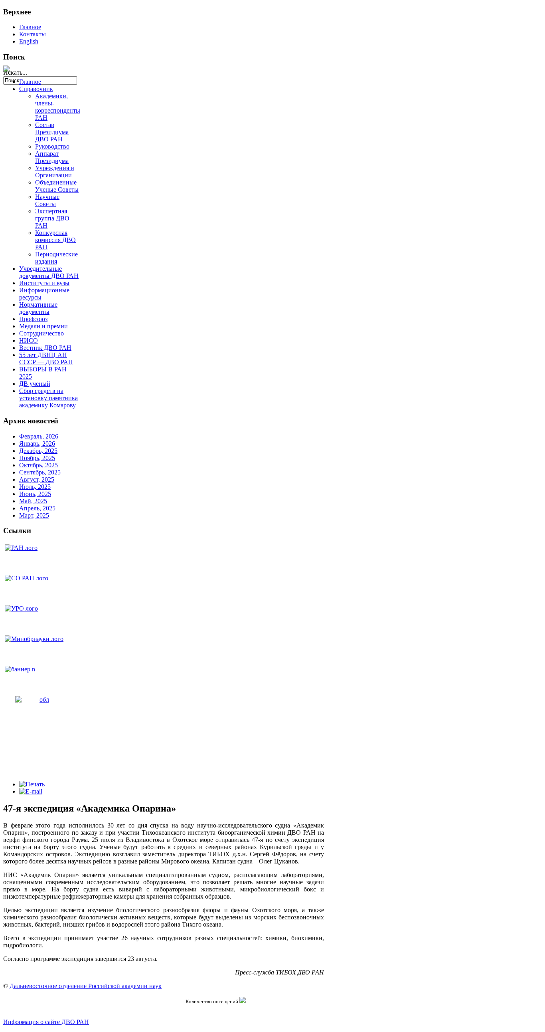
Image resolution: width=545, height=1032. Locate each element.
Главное (30, 27)
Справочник (36, 88)
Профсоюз (33, 319)
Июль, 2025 (35, 486)
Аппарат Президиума (52, 157)
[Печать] (32, 784)
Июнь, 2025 (35, 493)
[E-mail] (30, 791)
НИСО (28, 340)
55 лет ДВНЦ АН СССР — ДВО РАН (46, 358)
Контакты (32, 34)
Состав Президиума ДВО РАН (52, 132)
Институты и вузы (44, 283)
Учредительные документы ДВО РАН (49, 272)
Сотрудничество (41, 333)
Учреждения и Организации (54, 172)
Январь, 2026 (37, 443)
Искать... (15, 72)
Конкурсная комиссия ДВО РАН (55, 239)
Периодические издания (56, 258)
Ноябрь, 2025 (37, 457)
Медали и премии (43, 326)
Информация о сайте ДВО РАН (46, 1021)
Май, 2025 (33, 501)
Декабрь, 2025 (38, 450)
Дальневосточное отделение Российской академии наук (86, 985)
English (28, 41)
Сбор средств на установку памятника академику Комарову (48, 398)
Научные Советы (47, 200)
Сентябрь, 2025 (40, 472)
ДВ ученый (34, 383)
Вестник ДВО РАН (45, 347)
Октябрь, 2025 (38, 465)
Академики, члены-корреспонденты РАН (57, 107)
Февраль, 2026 (38, 436)
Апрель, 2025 (37, 508)
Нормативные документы (38, 308)
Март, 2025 (34, 515)
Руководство (52, 146)
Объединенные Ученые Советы (57, 186)
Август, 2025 (36, 479)
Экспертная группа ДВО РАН (52, 218)
